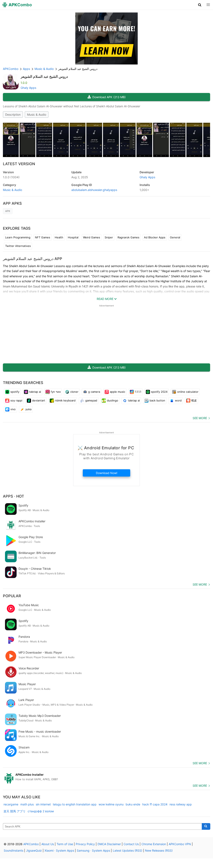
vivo (13, 409)
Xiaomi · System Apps (59, 850)
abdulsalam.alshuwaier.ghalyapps (94, 190)
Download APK (109, 97)
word (178, 400)
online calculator (187, 391)
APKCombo (10, 69)
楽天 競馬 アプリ (15, 811)
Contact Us (131, 844)
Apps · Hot (13, 496)
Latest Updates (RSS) (127, 850)
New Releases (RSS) (159, 850)
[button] (200, 5)
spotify (14, 391)
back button (157, 400)
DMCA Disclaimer (109, 844)
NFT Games (42, 237)
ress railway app (181, 804)
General (175, 237)
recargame (11, 804)
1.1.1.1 (138, 391)
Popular (12, 596)
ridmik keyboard (65, 400)
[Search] (206, 826)
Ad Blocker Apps (154, 237)
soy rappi (16, 400)
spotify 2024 (159, 391)
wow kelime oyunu (111, 804)
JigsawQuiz (34, 850)
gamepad (91, 400)
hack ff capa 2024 (154, 804)
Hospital (73, 237)
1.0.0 (11, 177)
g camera (94, 391)
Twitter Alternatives (18, 246)
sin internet (43, 804)
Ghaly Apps (28, 87)
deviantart (38, 400)
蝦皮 (194, 400)
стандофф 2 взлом (41, 811)
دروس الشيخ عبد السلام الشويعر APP (32, 258)
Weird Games (91, 237)
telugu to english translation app (75, 804)
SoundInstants (13, 850)
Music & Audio (36, 114)
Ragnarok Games (128, 237)
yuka (28, 409)
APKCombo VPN (180, 844)
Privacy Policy (85, 844)
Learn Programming (17, 237)
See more (200, 418)
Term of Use (65, 844)
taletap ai (35, 391)
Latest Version (19, 164)
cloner (74, 391)
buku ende (133, 804)
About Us (47, 844)
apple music (117, 391)
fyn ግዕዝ (56, 391)
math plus (27, 804)
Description (13, 114)
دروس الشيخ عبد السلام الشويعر (44, 76)
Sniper (109, 237)
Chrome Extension (153, 844)
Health (59, 237)
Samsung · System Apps (93, 850)
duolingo (112, 400)
